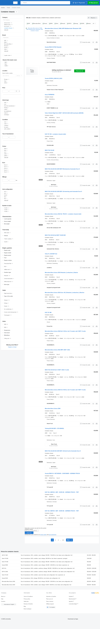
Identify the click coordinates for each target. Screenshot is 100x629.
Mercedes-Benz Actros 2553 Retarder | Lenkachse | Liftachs (61, 272)
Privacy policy (27, 598)
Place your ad (79, 70)
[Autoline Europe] (6, 2)
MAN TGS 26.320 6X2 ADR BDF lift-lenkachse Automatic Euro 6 (62, 169)
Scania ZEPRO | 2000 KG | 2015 (53, 78)
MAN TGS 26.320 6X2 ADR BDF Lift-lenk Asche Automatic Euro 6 (63, 451)
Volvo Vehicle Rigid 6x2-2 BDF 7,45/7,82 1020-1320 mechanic (64, 113)
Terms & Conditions (28, 596)
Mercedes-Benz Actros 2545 (8, 581)
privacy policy (43, 534)
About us (3, 596)
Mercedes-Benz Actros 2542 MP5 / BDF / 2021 (57, 349)
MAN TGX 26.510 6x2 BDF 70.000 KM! (55, 235)
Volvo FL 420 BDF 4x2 (51, 253)
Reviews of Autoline (28, 603)
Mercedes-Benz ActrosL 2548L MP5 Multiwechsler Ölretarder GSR (63, 28)
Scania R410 (5, 578)
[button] (93, 42)
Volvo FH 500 (5, 558)
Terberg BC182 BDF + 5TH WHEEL (54, 428)
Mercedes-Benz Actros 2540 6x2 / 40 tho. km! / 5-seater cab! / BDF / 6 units (65, 331)
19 (63, 540)
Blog (25, 606)
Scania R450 (5, 565)
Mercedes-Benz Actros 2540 (8, 584)
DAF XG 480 (5, 571)
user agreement (52, 534)
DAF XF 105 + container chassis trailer (55, 134)
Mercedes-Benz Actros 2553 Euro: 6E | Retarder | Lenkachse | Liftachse (64, 292)
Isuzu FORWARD (49, 94)
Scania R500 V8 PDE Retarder (53, 47)
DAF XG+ (4, 568)
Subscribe (29, 532)
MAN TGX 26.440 (49, 150)
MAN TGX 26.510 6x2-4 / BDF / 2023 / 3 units (57, 369)
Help (2, 598)
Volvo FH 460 (5, 561)
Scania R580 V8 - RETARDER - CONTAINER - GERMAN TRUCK (62, 473)
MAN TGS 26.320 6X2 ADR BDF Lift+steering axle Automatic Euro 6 (63, 191)
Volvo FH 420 (5, 574)
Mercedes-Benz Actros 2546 (52, 408)
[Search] (22, 3)
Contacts (3, 601)
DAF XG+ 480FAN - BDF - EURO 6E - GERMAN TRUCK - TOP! (62, 492)
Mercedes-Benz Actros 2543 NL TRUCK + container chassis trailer (63, 214)
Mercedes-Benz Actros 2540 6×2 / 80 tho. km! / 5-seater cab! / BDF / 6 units (65, 389)
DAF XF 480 (48, 312)
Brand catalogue (27, 608)
